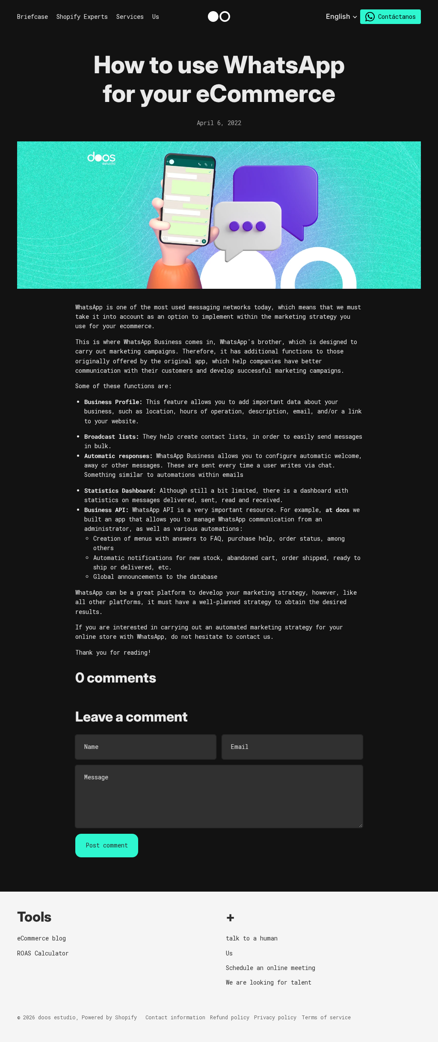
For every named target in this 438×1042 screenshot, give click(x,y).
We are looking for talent (268, 982)
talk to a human (252, 938)
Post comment (107, 845)
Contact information (175, 1017)
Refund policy (229, 1017)
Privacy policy (275, 1017)
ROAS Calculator (43, 953)
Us (229, 953)
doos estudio (57, 1017)
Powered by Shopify (109, 1017)
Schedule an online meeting (270, 968)
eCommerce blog (41, 938)
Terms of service (326, 1017)
